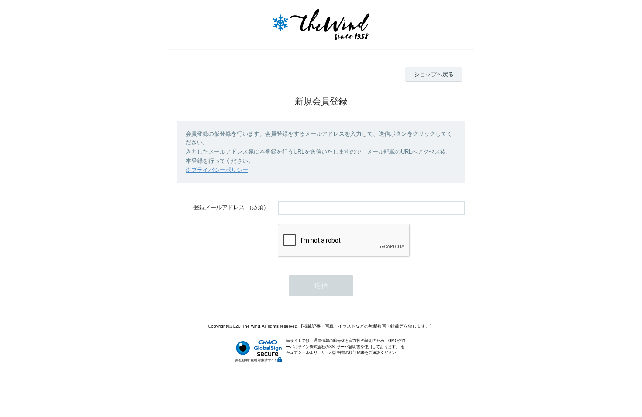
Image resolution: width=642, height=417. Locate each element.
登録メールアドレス (219, 207)
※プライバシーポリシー (217, 170)
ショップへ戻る (434, 74)
